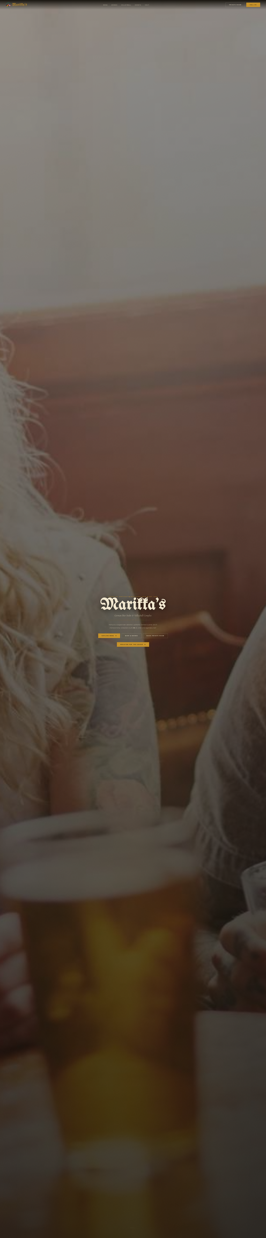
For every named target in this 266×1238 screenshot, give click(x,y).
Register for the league (131, 644)
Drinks (114, 5)
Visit (147, 5)
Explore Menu (108, 635)
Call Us (253, 4)
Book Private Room (155, 635)
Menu (105, 5)
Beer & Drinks (131, 635)
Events (138, 5)
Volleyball (126, 5)
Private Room (235, 4)
